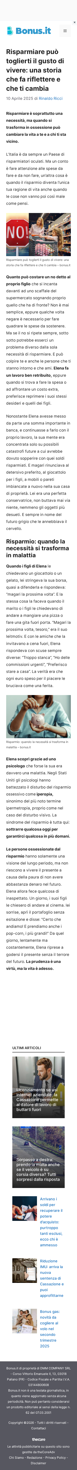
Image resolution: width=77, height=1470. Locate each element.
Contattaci (38, 1428)
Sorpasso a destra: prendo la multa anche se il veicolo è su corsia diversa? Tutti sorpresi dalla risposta (38, 1169)
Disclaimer (38, 1463)
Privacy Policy (55, 1458)
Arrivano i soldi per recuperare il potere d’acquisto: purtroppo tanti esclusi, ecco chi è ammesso (51, 1222)
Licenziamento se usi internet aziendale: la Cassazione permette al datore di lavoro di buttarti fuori (37, 1099)
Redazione (34, 1458)
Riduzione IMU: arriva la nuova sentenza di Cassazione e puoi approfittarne (52, 1278)
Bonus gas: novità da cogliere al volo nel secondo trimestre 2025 (50, 1328)
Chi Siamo (16, 1458)
